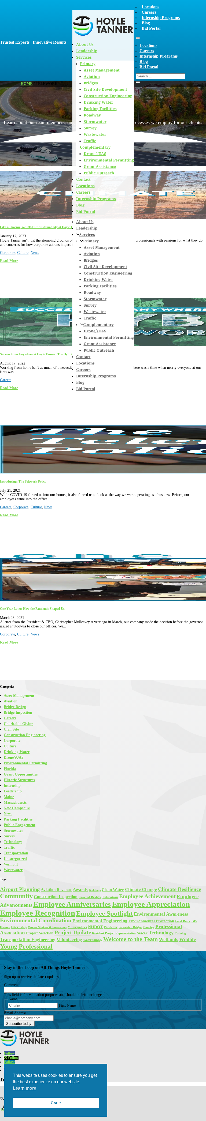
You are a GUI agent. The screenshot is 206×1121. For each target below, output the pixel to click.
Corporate (7, 253)
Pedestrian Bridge (130, 927)
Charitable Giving (18, 724)
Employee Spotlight (104, 913)
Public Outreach (99, 172)
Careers (149, 12)
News (35, 253)
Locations (150, 7)
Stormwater (95, 121)
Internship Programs (161, 17)
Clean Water (113, 889)
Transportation (16, 853)
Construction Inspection (56, 896)
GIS (194, 921)
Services (87, 234)
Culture (22, 253)
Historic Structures (19, 780)
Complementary (95, 147)
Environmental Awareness (161, 914)
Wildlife (187, 939)
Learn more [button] (24, 1088)
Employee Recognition (37, 913)
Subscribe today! (19, 1024)
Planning (148, 927)
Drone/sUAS (95, 153)
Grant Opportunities (21, 774)
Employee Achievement (147, 896)
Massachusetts (15, 802)
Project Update (72, 932)
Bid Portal (151, 28)
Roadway (92, 115)
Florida (10, 769)
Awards (80, 889)
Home (26, 84)
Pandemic (110, 927)
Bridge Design (15, 707)
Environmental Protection (151, 921)
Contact (83, 179)
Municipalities (77, 927)
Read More (9, 261)
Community (16, 896)
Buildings (95, 890)
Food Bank (182, 921)
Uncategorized (15, 859)
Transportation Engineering (28, 939)
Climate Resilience (179, 889)
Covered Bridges (90, 897)
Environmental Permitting (109, 160)
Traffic (90, 140)
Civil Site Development (105, 89)
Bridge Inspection (18, 712)
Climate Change (141, 889)
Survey (90, 127)
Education (110, 897)
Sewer (142, 933)
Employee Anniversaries (72, 904)
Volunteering (69, 939)
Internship (12, 786)
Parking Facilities (100, 108)
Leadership (86, 228)
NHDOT (95, 927)
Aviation (92, 253)
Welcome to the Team (130, 939)
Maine (9, 797)
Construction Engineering (108, 95)
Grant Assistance (100, 166)
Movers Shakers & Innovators (47, 927)
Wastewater (95, 134)
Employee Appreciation (151, 904)
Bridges (91, 260)
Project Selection (39, 933)
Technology (13, 842)
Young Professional (26, 946)
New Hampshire (17, 808)
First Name (67, 1005)
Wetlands (168, 939)
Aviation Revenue (56, 889)
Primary (91, 240)
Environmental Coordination (35, 920)
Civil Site (11, 729)
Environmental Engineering (99, 920)
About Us (85, 221)
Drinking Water (98, 102)
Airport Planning (20, 889)
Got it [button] (56, 1103)
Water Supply (92, 940)
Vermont (11, 864)
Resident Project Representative (114, 933)
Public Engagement (19, 825)
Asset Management (102, 247)
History (5, 927)
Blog (146, 23)
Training (180, 933)
